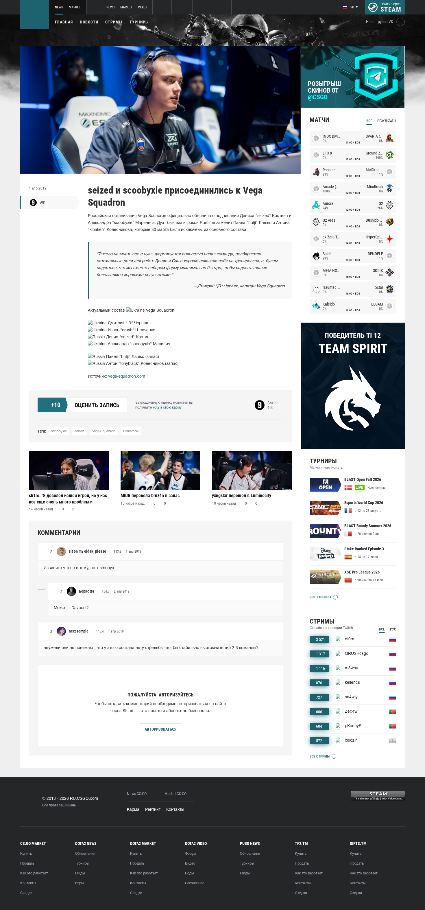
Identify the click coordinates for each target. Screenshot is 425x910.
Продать (27, 863)
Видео (190, 863)
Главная (64, 22)
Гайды (80, 873)
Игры (79, 883)
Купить (26, 853)
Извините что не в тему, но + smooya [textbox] (79, 568)
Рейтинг (152, 810)
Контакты (175, 810)
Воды (189, 873)
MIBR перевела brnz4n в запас (150, 495)
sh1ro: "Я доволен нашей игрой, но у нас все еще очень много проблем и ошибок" (68, 499)
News (59, 7)
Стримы (114, 22)
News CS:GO (137, 794)
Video (142, 7)
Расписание (194, 883)
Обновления (85, 853)
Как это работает (34, 873)
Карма (133, 810)
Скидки (26, 893)
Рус (393, 629)
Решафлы (130, 431)
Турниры (139, 22)
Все (369, 121)
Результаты (386, 121)
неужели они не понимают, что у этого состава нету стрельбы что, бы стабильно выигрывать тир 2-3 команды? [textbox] (151, 648)
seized (79, 431)
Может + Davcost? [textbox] (71, 608)
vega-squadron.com (126, 376)
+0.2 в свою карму (167, 407)
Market (75, 7)
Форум (190, 853)
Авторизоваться (160, 729)
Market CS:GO (175, 794)
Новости (89, 22)
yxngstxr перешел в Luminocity (241, 495)
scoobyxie (58, 431)
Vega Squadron (103, 431)
